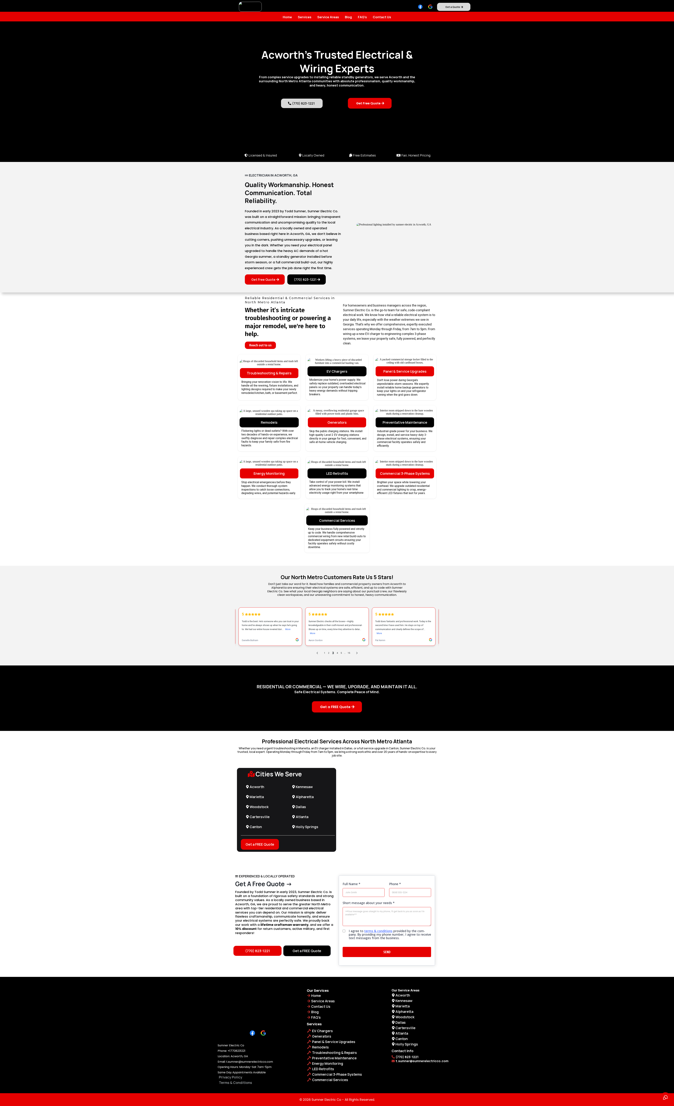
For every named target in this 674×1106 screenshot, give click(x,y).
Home (287, 17)
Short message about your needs (369, 903)
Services (304, 17)
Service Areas (328, 17)
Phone (395, 884)
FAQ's (362, 17)
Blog (348, 17)
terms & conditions (378, 931)
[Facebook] (420, 7)
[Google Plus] (430, 7)
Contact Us (382, 17)
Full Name (351, 884)
